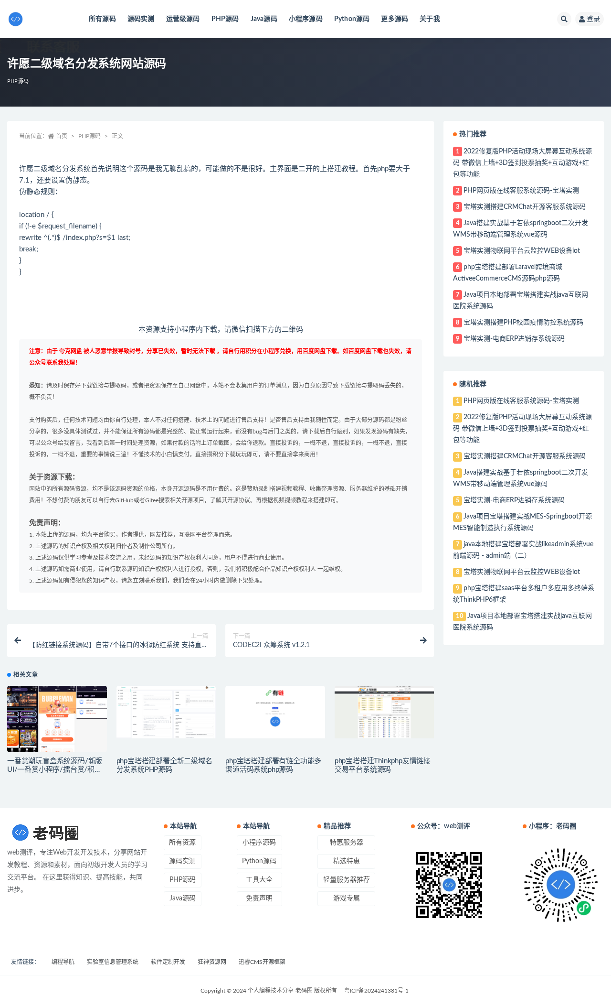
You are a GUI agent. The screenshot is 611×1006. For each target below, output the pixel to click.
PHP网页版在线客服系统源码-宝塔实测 (521, 190)
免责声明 (259, 898)
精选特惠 (346, 861)
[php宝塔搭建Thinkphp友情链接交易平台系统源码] (384, 712)
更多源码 (394, 19)
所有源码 (102, 19)
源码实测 (141, 19)
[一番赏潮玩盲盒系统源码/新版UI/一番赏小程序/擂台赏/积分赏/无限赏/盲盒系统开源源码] (57, 719)
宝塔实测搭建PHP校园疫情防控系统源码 (523, 322)
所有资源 (182, 842)
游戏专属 (346, 898)
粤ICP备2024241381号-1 (376, 991)
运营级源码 (183, 19)
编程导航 (63, 962)
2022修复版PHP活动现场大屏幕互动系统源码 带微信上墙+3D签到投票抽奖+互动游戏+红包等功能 (522, 163)
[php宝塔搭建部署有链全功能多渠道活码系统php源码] (275, 712)
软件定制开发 (168, 962)
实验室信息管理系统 (112, 962)
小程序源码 (306, 19)
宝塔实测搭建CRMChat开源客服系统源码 (525, 207)
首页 (61, 136)
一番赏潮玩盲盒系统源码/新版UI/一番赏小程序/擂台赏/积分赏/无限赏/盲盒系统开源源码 (54, 769)
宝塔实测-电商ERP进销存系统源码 (514, 338)
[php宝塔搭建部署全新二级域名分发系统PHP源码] (166, 712)
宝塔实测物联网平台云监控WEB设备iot (522, 251)
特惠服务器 (346, 842)
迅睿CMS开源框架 (262, 962)
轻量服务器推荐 (346, 879)
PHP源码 (225, 19)
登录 (593, 19)
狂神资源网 (212, 962)
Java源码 (264, 19)
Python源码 (352, 19)
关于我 (430, 19)
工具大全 (259, 879)
